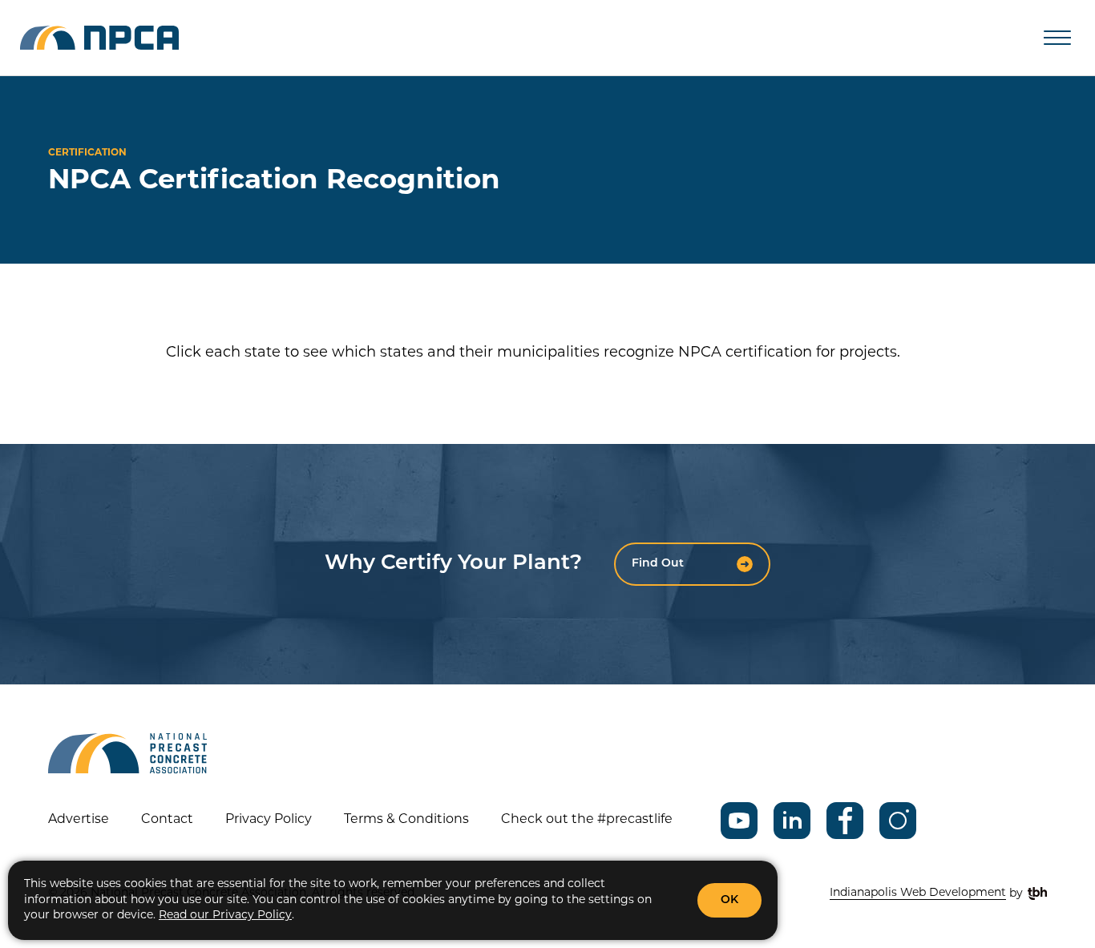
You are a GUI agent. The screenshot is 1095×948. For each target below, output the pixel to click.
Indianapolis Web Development (918, 893)
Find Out (658, 564)
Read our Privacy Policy (225, 916)
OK (729, 900)
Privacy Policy (268, 819)
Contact (167, 819)
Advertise (78, 819)
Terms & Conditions (406, 819)
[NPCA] (99, 38)
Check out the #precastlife (587, 819)
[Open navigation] (1057, 37)
